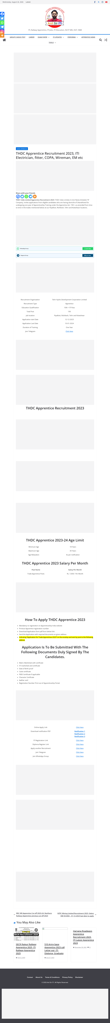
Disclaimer (79, 977)
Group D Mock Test (17, 37)
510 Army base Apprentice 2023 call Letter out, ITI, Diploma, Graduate (54, 949)
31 (90, 947)
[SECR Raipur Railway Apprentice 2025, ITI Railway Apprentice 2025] (26, 929)
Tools (51, 42)
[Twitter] (22, 196)
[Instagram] (2, 31)
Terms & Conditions (52, 977)
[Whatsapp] (26, 196)
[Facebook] (18, 196)
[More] (35, 196)
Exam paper (42, 37)
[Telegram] (30, 196)
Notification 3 (79, 736)
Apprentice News (88, 37)
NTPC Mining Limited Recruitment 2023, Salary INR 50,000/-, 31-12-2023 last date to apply (75, 914)
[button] (48, 37)
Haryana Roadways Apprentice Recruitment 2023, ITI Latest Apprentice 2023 (83, 937)
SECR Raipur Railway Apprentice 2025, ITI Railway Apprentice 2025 (26, 949)
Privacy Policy (67, 977)
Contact (30, 977)
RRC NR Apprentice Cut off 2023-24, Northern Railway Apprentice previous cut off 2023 (34, 914)
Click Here (69, 331)
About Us (39, 977)
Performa (72, 37)
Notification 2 (79, 734)
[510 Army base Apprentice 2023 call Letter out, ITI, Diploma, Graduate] (55, 929)
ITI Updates (57, 37)
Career (31, 37)
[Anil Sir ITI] (4, 40)
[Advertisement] (55, 68)
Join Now (88, 248)
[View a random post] (105, 40)
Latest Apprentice (22, 148)
